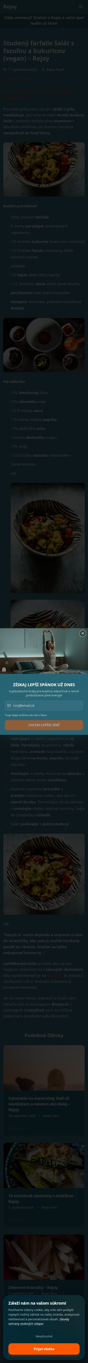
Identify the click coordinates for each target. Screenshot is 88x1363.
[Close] (83, 633)
